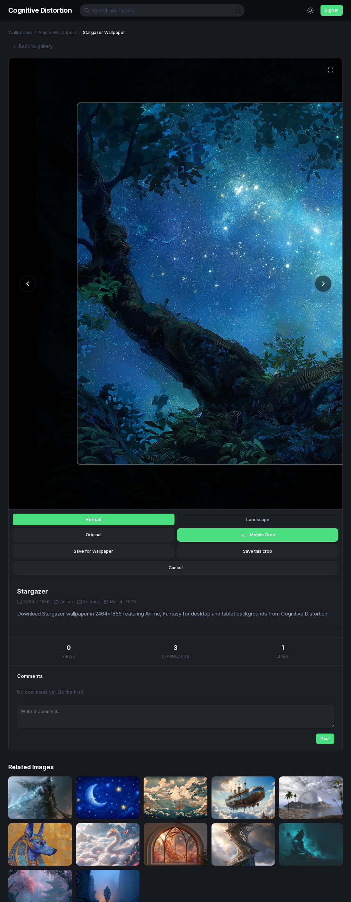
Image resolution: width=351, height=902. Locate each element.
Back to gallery (36, 46)
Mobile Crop (262, 534)
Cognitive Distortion (40, 10)
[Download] (60, 809)
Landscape (257, 519)
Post (325, 738)
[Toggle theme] (310, 10)
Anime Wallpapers (57, 32)
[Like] (46, 809)
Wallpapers (20, 32)
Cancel (176, 567)
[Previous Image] (28, 284)
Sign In (331, 10)
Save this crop (257, 551)
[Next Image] (323, 284)
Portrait (93, 519)
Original (93, 534)
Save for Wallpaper (93, 551)
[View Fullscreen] (331, 70)
